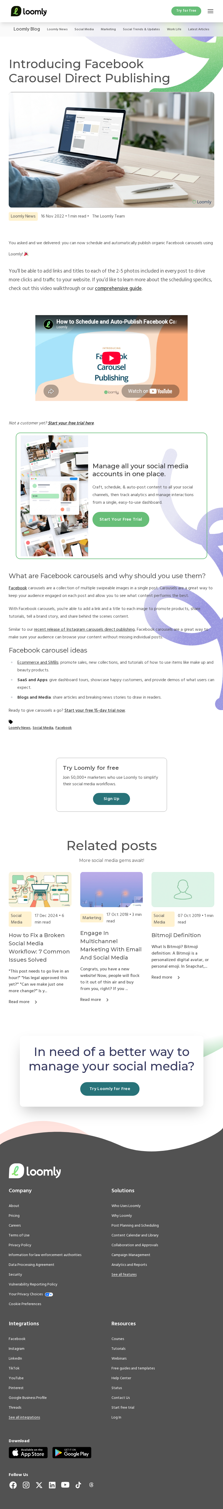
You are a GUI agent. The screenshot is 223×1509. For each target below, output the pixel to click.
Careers (15, 1226)
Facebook (18, 588)
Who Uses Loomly (126, 1206)
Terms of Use (19, 1235)
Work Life (174, 29)
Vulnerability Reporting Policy (33, 1284)
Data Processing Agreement (31, 1265)
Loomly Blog (27, 29)
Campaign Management (131, 1255)
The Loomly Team (108, 216)
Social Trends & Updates (141, 29)
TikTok (14, 1368)
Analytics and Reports (129, 1265)
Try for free (186, 11)
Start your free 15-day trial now (94, 710)
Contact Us (121, 1398)
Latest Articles (198, 29)
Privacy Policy (20, 1245)
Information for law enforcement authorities (45, 1255)
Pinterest (16, 1388)
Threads (15, 1408)
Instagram (16, 1349)
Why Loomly (122, 1216)
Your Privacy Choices (26, 1294)
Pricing (14, 1216)
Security (15, 1275)
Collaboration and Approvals (135, 1245)
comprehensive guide (118, 289)
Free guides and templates (133, 1368)
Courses (118, 1339)
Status (117, 1388)
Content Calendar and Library (135, 1235)
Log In (116, 1417)
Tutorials (118, 1349)
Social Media (84, 29)
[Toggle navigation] (210, 11)
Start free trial (123, 1408)
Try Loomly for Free (109, 1088)
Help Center (121, 1378)
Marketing (108, 29)
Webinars (119, 1359)
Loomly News (57, 29)
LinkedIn (15, 1359)
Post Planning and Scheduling (135, 1226)
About (14, 1206)
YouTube (16, 1378)
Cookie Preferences (25, 1304)
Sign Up (111, 798)
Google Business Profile (28, 1398)
